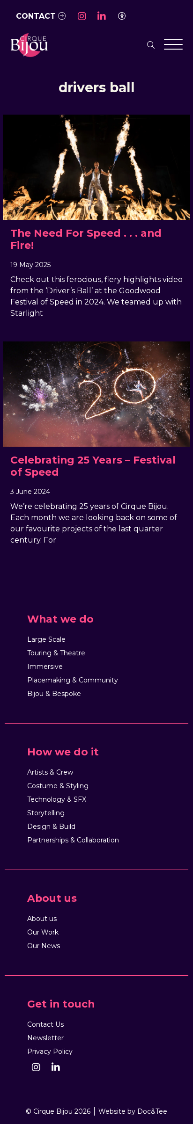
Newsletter (45, 1038)
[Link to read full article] (96, 167)
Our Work (43, 932)
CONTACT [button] (37, 16)
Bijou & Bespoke (54, 693)
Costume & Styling (58, 786)
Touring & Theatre (56, 653)
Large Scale (46, 639)
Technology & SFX (56, 799)
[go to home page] (29, 44)
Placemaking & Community (72, 680)
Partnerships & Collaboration (73, 840)
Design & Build (51, 826)
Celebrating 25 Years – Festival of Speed (93, 466)
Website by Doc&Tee (132, 1111)
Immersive (45, 666)
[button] (82, 16)
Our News (43, 946)
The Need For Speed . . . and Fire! (86, 239)
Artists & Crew (50, 772)
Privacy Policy (50, 1051)
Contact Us (45, 1024)
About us (42, 918)
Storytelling (46, 813)
